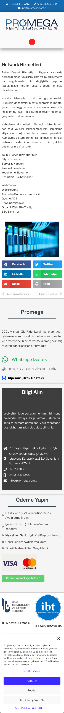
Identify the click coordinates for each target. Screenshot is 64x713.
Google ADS (9, 198)
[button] (58, 638)
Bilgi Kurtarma (11, 159)
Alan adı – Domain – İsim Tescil (21, 194)
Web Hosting (10, 189)
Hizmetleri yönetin (31, 671)
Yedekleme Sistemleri (16, 172)
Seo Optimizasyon (13, 203)
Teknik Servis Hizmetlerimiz (19, 154)
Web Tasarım (10, 185)
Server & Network (13, 163)
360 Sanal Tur (10, 211)
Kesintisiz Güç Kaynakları (17, 177)
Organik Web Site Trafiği (17, 207)
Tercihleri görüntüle (32, 700)
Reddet (32, 690)
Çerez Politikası (22, 708)
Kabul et (32, 680)
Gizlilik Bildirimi (39, 708)
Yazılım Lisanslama (13, 168)
